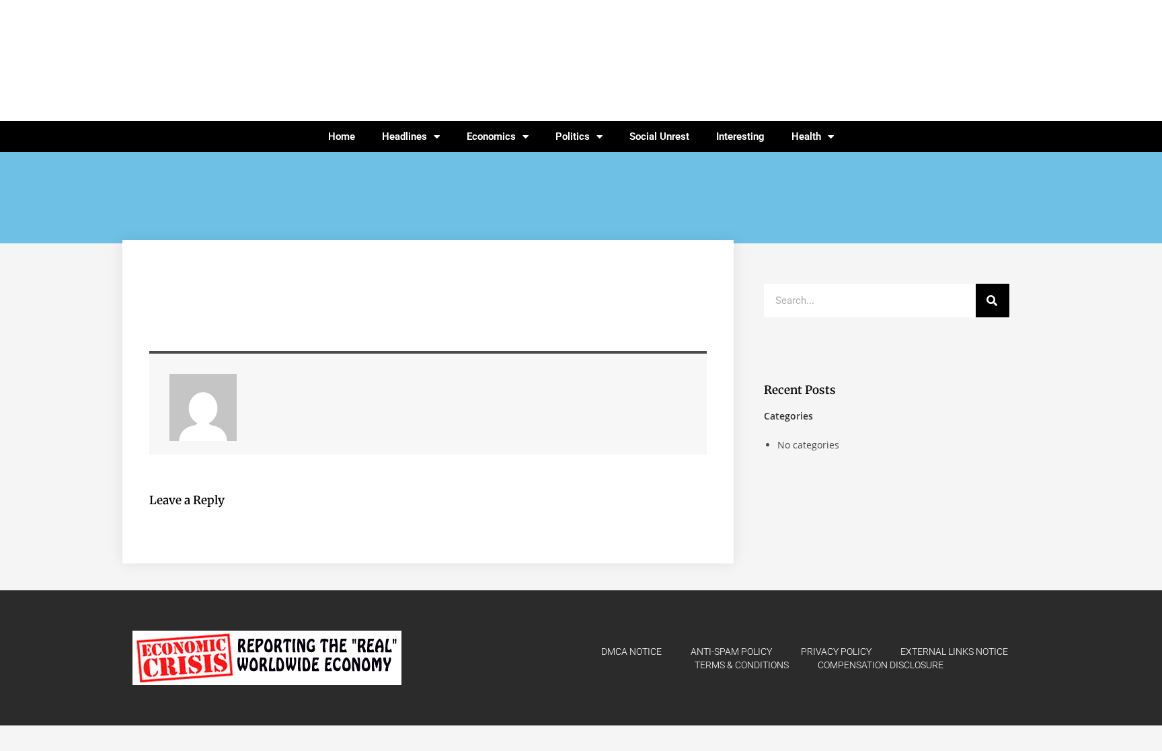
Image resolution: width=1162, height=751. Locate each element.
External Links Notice (954, 651)
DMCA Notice (631, 651)
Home (341, 136)
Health (806, 136)
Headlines (404, 136)
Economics (491, 136)
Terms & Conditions (742, 665)
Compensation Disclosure (880, 665)
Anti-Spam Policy (731, 651)
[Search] (992, 300)
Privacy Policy (836, 651)
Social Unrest (659, 136)
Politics (572, 136)
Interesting (740, 136)
